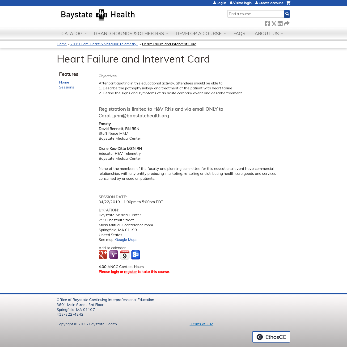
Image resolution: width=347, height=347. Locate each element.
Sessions (66, 87)
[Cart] (288, 4)
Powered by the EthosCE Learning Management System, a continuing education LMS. (271, 337)
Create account (271, 2)
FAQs (239, 33)
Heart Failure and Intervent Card (169, 44)
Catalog (71, 33)
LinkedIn (280, 22)
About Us (267, 33)
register (130, 271)
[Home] (120, 15)
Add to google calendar (103, 255)
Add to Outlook (136, 255)
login (115, 271)
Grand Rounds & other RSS (129, 33)
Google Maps (126, 239)
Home (62, 44)
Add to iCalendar (125, 254)
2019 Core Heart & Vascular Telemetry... (104, 44)
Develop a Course (199, 33)
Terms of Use (201, 324)
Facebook (267, 22)
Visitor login (242, 2)
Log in (221, 2)
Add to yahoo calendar (114, 255)
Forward (286, 22)
